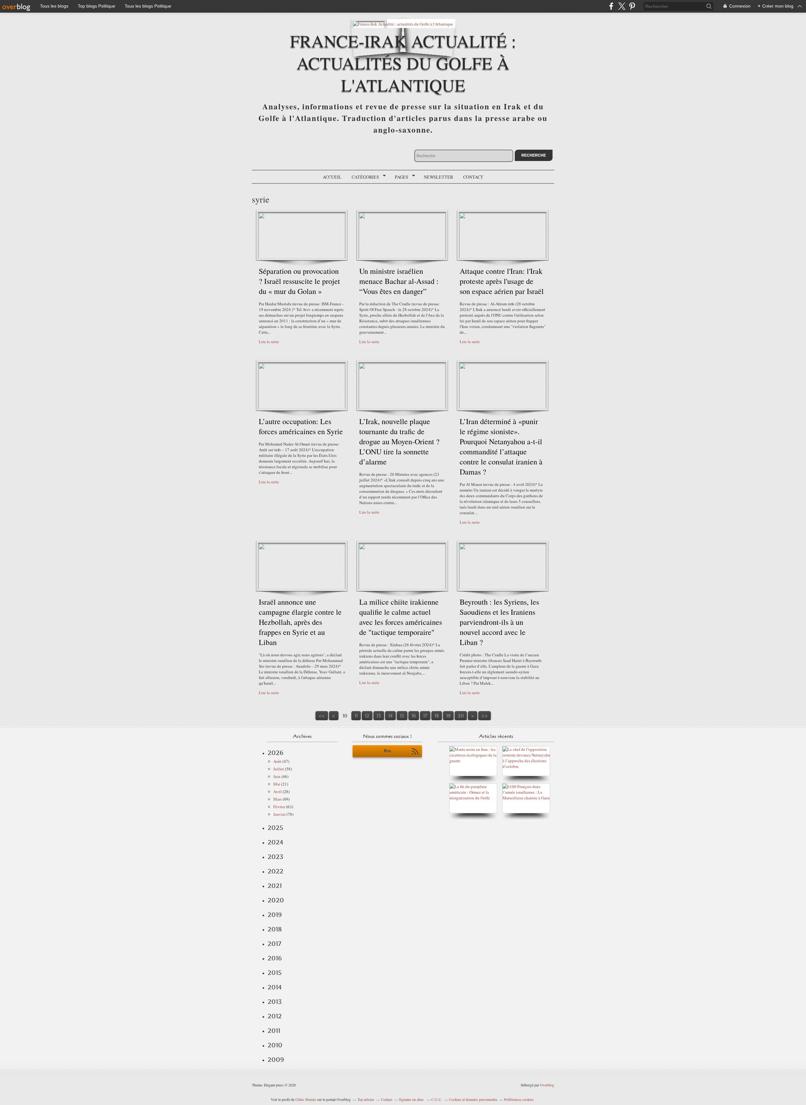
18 (436, 716)
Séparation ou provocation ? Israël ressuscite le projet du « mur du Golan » (299, 281)
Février (279, 806)
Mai (276, 784)
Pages (399, 177)
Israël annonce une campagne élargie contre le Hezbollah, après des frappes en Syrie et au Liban (300, 622)
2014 (275, 987)
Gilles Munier (305, 1099)
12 (367, 716)
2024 (275, 842)
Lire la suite (269, 341)
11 (356, 716)
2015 (275, 972)
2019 (275, 914)
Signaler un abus (412, 1099)
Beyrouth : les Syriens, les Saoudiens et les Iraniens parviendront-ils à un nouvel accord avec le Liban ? (499, 622)
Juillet (278, 769)
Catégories (363, 177)
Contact (473, 177)
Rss (387, 751)
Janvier (279, 814)
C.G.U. (436, 1099)
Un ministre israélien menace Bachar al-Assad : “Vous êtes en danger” (399, 281)
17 (425, 716)
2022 (275, 871)
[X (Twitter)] (622, 6)
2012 (275, 1016)
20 (461, 716)
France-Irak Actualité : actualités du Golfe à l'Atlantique (403, 62)
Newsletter (438, 177)
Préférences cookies (519, 1099)
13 (379, 716)
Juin (277, 776)
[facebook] (611, 6)
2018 (275, 929)
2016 (275, 958)
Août (277, 761)
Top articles (365, 1099)
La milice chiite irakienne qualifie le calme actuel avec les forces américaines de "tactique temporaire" (400, 617)
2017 (274, 943)
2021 (275, 885)
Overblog (547, 1084)
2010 (275, 1045)
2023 (275, 856)
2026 (275, 753)
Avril (277, 791)
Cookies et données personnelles (473, 1099)
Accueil (332, 177)
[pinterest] (632, 6)
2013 (275, 1001)
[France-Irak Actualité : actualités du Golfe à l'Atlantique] (403, 23)
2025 (275, 828)
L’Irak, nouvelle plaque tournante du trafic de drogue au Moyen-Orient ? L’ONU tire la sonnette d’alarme (399, 441)
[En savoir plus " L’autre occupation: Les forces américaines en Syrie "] (301, 407)
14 (390, 716)
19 (448, 716)
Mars (277, 799)
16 (414, 716)
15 (402, 716)
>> (484, 716)
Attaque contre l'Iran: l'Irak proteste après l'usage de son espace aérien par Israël (502, 281)
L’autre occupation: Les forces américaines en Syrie (301, 426)
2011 (274, 1030)
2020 (276, 900)
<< (322, 716)
